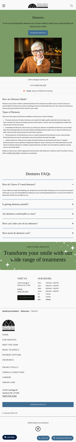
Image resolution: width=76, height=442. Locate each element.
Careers (6, 377)
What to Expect (10, 350)
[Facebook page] (38, 428)
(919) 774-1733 (40, 85)
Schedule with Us (38, 33)
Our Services (9, 340)
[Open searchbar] (71, 6)
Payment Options (11, 355)
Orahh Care (8, 382)
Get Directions (26, 297)
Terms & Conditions (13, 372)
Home (5, 335)
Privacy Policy (10, 367)
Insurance (8, 360)
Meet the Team (10, 345)
